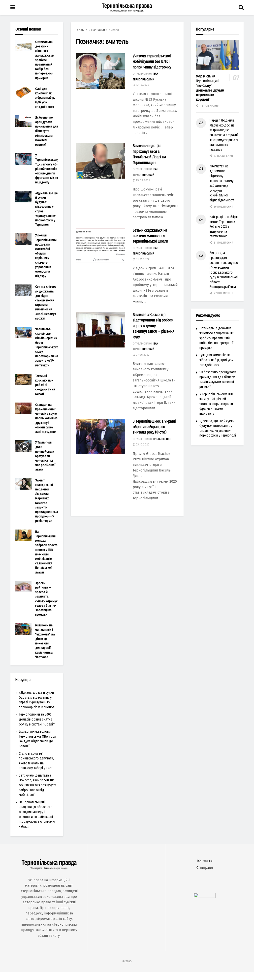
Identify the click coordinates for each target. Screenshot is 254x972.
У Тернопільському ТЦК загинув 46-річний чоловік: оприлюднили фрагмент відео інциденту (47, 168)
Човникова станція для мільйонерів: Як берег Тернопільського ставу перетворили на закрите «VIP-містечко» (46, 347)
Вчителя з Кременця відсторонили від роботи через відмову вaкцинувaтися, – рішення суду (153, 325)
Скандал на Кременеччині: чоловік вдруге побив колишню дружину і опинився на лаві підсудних (46, 418)
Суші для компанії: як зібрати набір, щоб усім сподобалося (45, 98)
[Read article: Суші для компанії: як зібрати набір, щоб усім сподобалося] (23, 92)
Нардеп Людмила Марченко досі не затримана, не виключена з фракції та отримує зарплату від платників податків (224, 135)
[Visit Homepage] (127, 7)
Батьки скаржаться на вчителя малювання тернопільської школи (150, 236)
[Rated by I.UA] (205, 896)
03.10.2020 (142, 444)
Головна (81, 30)
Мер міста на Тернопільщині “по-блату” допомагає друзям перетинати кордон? (210, 88)
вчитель (114, 30)
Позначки (98, 30)
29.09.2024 (142, 180)
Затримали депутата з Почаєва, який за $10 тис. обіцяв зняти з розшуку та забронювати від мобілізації (38, 785)
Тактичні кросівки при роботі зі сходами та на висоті (45, 385)
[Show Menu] (12, 7)
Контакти (204, 861)
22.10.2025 (142, 85)
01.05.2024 (142, 259)
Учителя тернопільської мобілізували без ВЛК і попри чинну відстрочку (152, 61)
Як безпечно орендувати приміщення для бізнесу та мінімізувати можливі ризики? (46, 131)
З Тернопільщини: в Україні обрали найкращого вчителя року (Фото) (154, 427)
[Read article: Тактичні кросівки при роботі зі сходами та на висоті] (23, 379)
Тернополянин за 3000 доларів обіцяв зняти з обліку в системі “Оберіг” (37, 719)
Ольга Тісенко (162, 439)
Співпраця (204, 868)
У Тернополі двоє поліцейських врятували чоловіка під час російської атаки (45, 455)
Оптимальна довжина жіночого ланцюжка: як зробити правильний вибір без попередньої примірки (44, 60)
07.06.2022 (142, 354)
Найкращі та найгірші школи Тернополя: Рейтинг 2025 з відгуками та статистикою (224, 226)
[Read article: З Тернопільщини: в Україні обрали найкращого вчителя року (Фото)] (100, 436)
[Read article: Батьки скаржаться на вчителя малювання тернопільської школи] (100, 245)
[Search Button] (241, 7)
